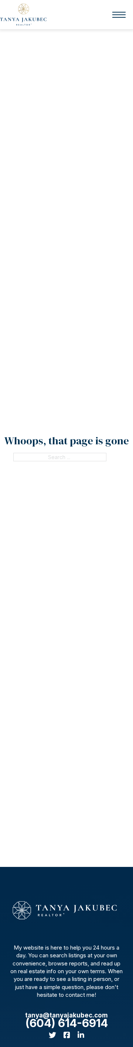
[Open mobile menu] (119, 15)
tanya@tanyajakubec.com (66, 1015)
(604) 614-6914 (66, 1023)
